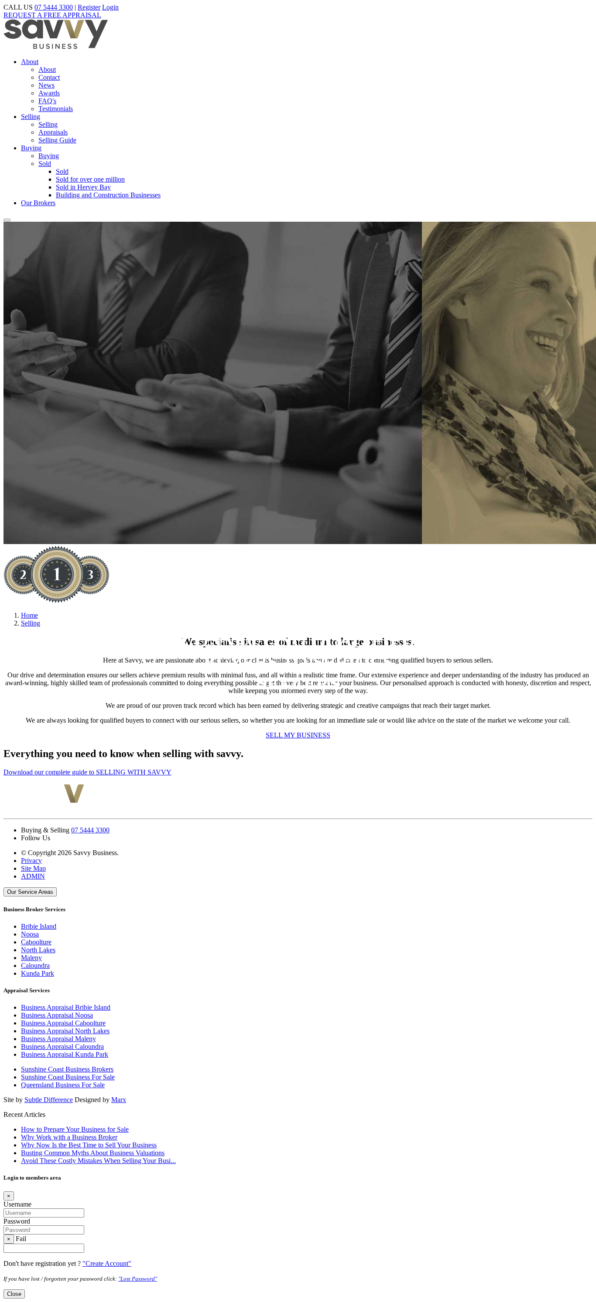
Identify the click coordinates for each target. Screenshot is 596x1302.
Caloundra (35, 965)
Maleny (31, 957)
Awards (49, 93)
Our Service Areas (30, 892)
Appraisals (53, 132)
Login (110, 7)
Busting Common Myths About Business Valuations (92, 1153)
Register (89, 7)
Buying (31, 148)
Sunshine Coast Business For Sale (68, 1077)
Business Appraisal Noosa (57, 1015)
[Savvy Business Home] (55, 47)
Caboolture (36, 942)
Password (16, 1221)
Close (14, 1294)
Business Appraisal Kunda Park (64, 1054)
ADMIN (33, 876)
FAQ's (47, 101)
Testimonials (55, 108)
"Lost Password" (137, 1278)
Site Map (33, 868)
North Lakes (38, 950)
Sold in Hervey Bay (83, 187)
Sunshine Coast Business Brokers (67, 1069)
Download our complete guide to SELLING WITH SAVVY (87, 772)
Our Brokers (38, 202)
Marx (118, 1099)
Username (17, 1204)
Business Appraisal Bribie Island (65, 1007)
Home (29, 615)
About (29, 61)
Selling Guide (57, 140)
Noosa (30, 934)
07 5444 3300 (53, 7)
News (46, 85)
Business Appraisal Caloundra (62, 1046)
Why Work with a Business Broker (69, 1137)
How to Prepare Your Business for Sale (75, 1129)
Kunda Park (37, 973)
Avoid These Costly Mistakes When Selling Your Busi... (98, 1160)
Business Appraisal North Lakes (65, 1031)
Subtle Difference (48, 1099)
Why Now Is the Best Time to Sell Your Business (89, 1145)
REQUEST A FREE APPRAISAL (52, 15)
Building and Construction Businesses (108, 195)
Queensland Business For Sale (63, 1085)
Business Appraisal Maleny (58, 1038)
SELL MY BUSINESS (298, 735)
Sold (44, 163)
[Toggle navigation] (6, 220)
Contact (49, 77)
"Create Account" (106, 1263)
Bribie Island (38, 926)
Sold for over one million (90, 179)
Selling (30, 116)
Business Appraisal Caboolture (63, 1023)
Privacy (31, 860)
